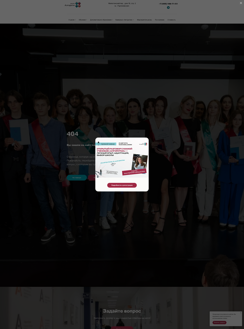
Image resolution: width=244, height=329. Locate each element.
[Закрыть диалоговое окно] (241, 3)
